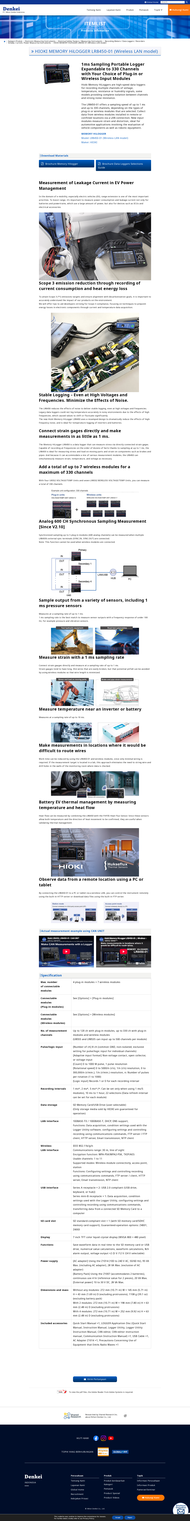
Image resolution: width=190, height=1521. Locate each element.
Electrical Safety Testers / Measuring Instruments (80, 41)
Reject (130, 1517)
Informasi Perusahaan (148, 1480)
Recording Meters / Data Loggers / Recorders (125, 41)
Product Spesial (112, 1493)
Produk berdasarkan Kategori (114, 1482)
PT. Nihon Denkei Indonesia (14, 12)
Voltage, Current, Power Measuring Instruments (29, 43)
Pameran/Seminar (146, 1489)
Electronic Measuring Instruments (40, 41)
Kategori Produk (15, 41)
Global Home (152, 2)
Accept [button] (117, 1517)
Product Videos (111, 1497)
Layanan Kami (78, 1485)
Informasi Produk (146, 1485)
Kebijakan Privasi (79, 1498)
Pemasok (108, 1488)
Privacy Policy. (88, 1518)
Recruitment (77, 1494)
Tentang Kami (78, 1480)
